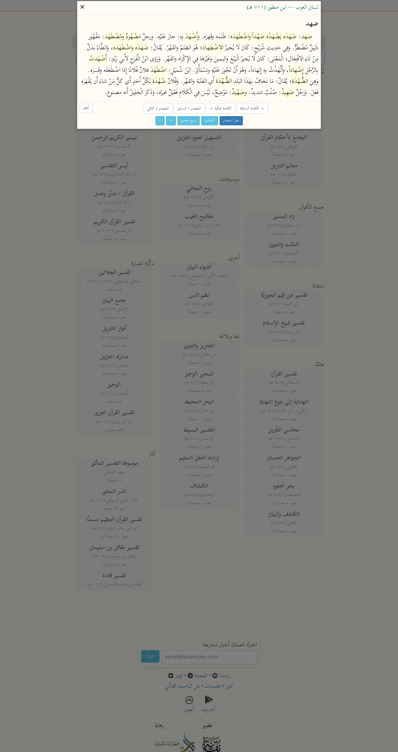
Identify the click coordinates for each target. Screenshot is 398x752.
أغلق (86, 108)
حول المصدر (231, 121)
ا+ (170, 121)
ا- (160, 121)
